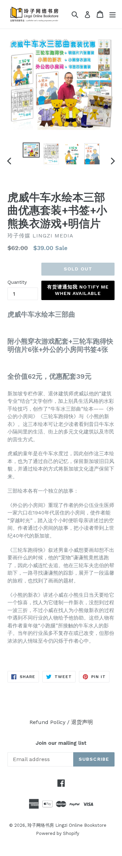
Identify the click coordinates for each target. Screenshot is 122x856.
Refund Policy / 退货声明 (61, 722)
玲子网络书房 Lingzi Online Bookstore (66, 825)
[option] (31, 150)
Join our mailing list (61, 743)
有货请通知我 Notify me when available (78, 290)
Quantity (17, 282)
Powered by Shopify (57, 833)
